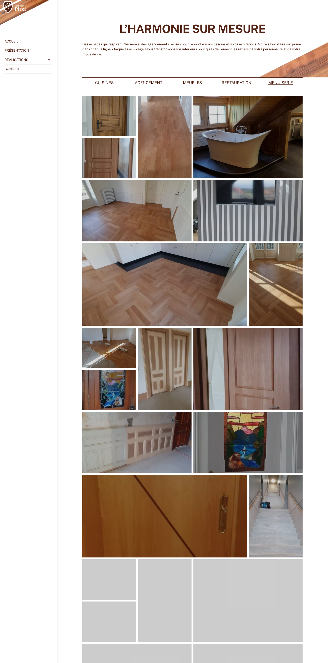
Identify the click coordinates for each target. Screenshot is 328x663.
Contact (12, 69)
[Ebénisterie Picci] (26, 23)
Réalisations (16, 60)
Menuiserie (280, 82)
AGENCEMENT (148, 82)
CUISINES (104, 82)
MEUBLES (192, 82)
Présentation (17, 50)
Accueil (11, 41)
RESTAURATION (236, 82)
